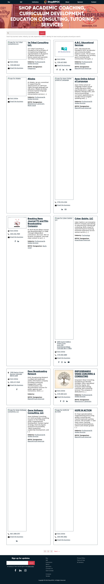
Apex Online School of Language (85, 80)
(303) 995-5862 (62, 537)
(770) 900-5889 (62, 355)
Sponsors (80, 2)
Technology (86, 235)
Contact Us (49, 568)
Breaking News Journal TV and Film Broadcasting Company (38, 222)
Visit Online (14, 62)
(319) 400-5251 (62, 394)
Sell (21, 2)
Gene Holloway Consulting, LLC (36, 411)
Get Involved (49, 570)
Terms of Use (81, 560)
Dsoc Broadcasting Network (37, 372)
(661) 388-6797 (15, 533)
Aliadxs (31, 78)
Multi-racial (32, 105)
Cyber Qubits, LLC (84, 218)
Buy (9, 2)
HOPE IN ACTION (83, 410)
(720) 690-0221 (15, 65)
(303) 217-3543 (15, 382)
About (67, 2)
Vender (48, 576)
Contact (93, 2)
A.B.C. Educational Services (84, 43)
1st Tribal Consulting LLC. (38, 43)
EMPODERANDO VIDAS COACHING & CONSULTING (85, 374)
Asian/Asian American (82, 240)
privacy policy (31, 566)
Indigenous (32, 68)
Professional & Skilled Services (36, 63)
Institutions (35, 2)
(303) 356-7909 (15, 234)
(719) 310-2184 (62, 202)
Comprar (48, 574)
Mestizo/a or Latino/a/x (36, 104)
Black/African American (83, 68)
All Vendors (80, 562)
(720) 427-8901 (62, 62)
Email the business (16, 68)
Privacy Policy (81, 558)
